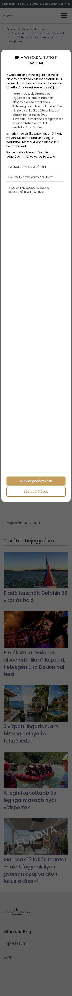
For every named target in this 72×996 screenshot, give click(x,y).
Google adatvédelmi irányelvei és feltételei (31, 154)
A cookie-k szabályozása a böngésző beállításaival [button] (28, 190)
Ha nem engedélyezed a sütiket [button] (30, 177)
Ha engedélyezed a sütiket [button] (27, 167)
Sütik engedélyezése (36, 481)
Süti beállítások (36, 491)
